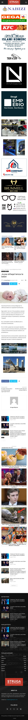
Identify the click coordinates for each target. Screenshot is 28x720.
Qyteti (3, 437)
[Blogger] (7, 709)
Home (2, 269)
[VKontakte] (20, 709)
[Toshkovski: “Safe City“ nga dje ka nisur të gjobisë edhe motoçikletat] (5, 418)
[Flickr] (14, 709)
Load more (13, 585)
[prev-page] (2, 440)
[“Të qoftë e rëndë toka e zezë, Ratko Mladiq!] (5, 425)
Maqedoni (3, 420)
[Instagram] (17, 709)
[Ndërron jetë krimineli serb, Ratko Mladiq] (5, 580)
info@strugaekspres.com (12, 699)
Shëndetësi (7, 269)
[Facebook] (10, 709)
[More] (19, 283)
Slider (7, 271)
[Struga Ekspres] (2, 280)
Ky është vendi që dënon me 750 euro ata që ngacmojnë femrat (6, 390)
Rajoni (3, 427)
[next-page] (4, 440)
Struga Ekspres (7, 280)
